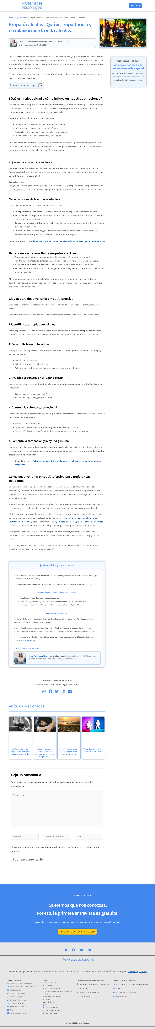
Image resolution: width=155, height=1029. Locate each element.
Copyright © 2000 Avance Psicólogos (78, 1023)
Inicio (11, 18)
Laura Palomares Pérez (38, 656)
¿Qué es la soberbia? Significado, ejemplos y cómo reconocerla (20, 751)
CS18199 (143, 971)
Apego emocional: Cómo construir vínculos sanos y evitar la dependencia (45, 753)
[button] (135, 5)
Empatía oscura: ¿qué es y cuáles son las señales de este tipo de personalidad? (66, 241)
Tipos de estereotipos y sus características (93, 750)
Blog (16, 18)
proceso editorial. (28, 640)
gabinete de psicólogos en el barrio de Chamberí (80, 522)
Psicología (24, 18)
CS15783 (132, 971)
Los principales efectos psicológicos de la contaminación (69, 751)
